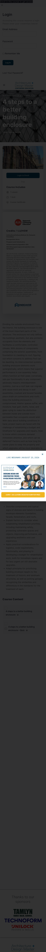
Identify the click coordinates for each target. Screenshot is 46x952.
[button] (42, 454)
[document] (23, 476)
